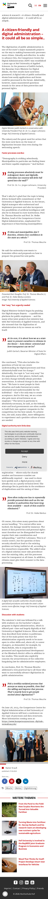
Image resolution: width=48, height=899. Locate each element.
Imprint (7, 888)
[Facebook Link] (15, 882)
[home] (10, 10)
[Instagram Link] (21, 882)
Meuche (9, 788)
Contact (16, 888)
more (24, 462)
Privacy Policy (28, 888)
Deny (24, 456)
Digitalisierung (30, 788)
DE (35, 5)
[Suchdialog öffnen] (30, 5)
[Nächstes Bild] (3, 746)
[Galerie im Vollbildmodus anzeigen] (44, 732)
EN (39, 5)
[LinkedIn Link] (27, 882)
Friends (40, 888)
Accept (24, 451)
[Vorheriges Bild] (44, 746)
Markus (18, 788)
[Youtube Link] (32, 882)
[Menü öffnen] (45, 5)
